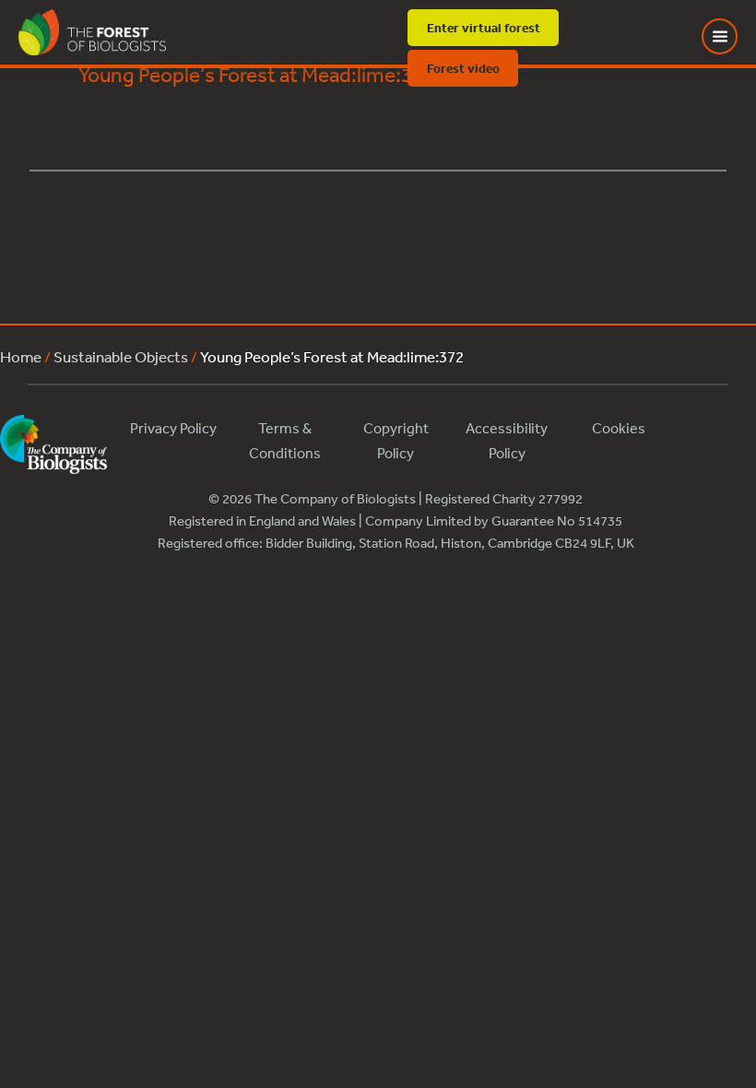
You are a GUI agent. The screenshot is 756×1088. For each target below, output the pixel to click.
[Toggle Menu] (731, 36)
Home (20, 356)
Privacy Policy (173, 428)
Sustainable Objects (120, 356)
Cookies (618, 428)
